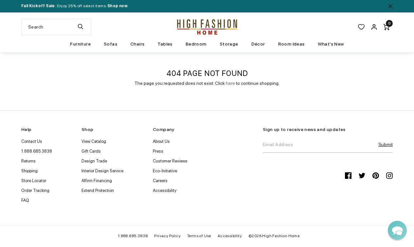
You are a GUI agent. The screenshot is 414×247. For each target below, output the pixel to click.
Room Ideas (291, 44)
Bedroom (196, 44)
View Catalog (93, 141)
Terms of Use (199, 236)
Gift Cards (91, 151)
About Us (161, 141)
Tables (164, 44)
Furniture (80, 44)
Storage (229, 44)
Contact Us (31, 141)
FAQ (25, 200)
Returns (28, 161)
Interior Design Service (102, 170)
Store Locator (33, 180)
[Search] (80, 27)
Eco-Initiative (165, 170)
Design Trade (94, 161)
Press (158, 151)
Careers (160, 180)
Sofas (110, 44)
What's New (331, 44)
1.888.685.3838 (36, 151)
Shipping (29, 170)
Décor (258, 44)
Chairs (137, 44)
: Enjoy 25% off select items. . (74, 6)
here (230, 83)
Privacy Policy (167, 236)
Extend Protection (97, 190)
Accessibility (164, 190)
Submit (385, 144)
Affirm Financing (96, 180)
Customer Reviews (170, 161)
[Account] (374, 26)
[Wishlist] (361, 27)
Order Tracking (35, 190)
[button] (397, 230)
